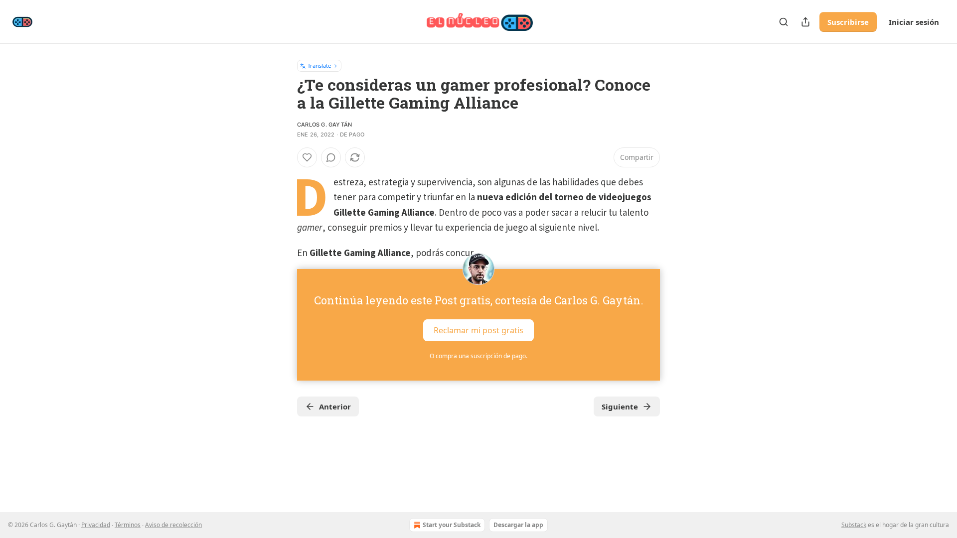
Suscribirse (848, 22)
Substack (853, 525)
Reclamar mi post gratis (478, 330)
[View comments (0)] (331, 157)
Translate (319, 65)
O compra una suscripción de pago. (478, 356)
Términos (128, 525)
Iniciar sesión (914, 22)
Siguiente (620, 406)
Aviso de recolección (173, 525)
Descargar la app (518, 525)
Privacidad (95, 525)
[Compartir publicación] (805, 22)
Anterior (335, 406)
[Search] (784, 22)
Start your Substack (451, 525)
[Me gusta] (307, 157)
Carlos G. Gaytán (324, 124)
